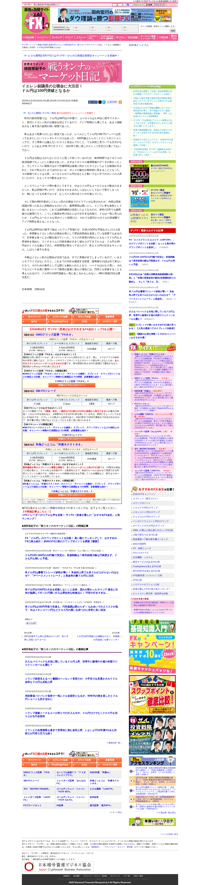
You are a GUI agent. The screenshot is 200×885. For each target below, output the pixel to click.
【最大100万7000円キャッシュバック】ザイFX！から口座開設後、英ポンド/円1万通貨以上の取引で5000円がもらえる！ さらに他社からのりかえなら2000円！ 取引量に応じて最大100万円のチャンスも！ (153, 421)
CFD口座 (137, 580)
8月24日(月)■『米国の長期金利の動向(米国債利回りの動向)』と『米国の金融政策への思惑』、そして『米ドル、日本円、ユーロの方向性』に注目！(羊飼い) (156, 771)
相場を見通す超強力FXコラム (50, 45)
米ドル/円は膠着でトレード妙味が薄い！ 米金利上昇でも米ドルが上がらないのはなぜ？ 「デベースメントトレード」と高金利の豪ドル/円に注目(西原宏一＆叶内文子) (155, 790)
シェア (94, 102)
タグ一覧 (127, 876)
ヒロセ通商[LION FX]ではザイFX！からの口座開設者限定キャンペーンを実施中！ (74, 55)
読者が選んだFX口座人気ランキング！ (152, 589)
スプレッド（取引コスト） (146, 498)
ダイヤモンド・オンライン (85, 879)
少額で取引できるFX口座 (145, 534)
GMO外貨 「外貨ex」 (100, 772)
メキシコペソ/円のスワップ (146, 512)
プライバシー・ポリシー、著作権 (95, 876)
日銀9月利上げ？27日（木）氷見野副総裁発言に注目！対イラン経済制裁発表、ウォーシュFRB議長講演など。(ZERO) (155, 799)
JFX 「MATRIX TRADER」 (36, 789)
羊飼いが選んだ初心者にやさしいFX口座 (153, 530)
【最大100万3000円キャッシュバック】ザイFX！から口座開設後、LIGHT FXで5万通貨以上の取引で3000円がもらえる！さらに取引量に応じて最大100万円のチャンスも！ (153, 475)
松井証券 (94, 797)
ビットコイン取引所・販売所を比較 (150, 593)
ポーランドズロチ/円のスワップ (148, 525)
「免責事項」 (95, 847)
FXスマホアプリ (141, 553)
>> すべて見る (116, 812)
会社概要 (76, 876)
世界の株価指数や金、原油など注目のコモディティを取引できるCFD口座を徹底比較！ (152, 133)
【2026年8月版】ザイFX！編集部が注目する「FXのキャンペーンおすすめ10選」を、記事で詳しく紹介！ (153, 152)
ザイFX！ (145, 879)
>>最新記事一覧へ (114, 743)
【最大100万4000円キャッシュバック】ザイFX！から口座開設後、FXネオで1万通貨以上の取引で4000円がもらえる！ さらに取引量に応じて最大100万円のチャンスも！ (153, 382)
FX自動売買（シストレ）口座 (147, 575)
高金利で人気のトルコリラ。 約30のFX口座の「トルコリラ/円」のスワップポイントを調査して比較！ (153, 142)
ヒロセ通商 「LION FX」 (102, 789)
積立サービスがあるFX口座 (146, 562)
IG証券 (60, 805)
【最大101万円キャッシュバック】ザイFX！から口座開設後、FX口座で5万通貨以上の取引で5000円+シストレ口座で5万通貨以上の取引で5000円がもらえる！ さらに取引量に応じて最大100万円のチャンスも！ (153, 438)
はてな (103, 102)
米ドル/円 (31, 623)
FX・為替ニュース (142, 548)
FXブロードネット (32, 805)
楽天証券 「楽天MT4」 (101, 805)
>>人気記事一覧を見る (166, 813)
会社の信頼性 (139, 544)
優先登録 (113, 102)
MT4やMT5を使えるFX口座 (146, 571)
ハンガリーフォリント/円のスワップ (151, 521)
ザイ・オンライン (117, 879)
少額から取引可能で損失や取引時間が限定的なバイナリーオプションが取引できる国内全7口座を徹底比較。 (152, 101)
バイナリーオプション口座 (146, 584)
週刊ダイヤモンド (103, 879)
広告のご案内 (138, 876)
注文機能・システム (143, 557)
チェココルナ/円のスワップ (146, 516)
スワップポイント (141, 503)
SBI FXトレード (31, 780)
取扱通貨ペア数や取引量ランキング (150, 539)
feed (120, 102)
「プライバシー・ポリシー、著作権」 (118, 847)
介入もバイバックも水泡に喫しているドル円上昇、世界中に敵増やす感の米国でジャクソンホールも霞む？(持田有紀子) (155, 806)
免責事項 (66, 876)
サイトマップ (115, 876)
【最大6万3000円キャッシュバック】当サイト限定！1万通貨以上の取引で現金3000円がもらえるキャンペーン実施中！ (154, 407)
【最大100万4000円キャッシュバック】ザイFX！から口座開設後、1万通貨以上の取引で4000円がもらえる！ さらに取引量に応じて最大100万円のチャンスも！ (153, 395)
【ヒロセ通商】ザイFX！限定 (61, 113)
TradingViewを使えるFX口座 (147, 566)
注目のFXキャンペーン (144, 494)
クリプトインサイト (133, 879)
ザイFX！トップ (28, 45)
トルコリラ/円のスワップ (145, 507)
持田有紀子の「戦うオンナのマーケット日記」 (84, 45)
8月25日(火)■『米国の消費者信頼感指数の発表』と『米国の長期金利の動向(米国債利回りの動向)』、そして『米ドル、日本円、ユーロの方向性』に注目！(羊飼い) (156, 780)
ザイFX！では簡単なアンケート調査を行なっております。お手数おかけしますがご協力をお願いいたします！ (152, 123)
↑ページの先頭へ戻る (169, 834)
